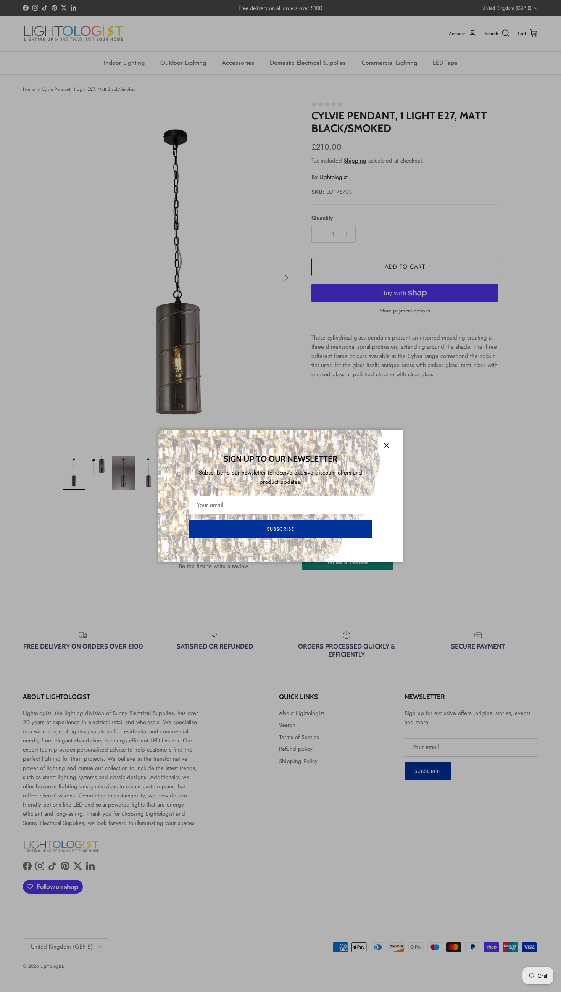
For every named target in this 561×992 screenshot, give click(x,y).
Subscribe (280, 529)
